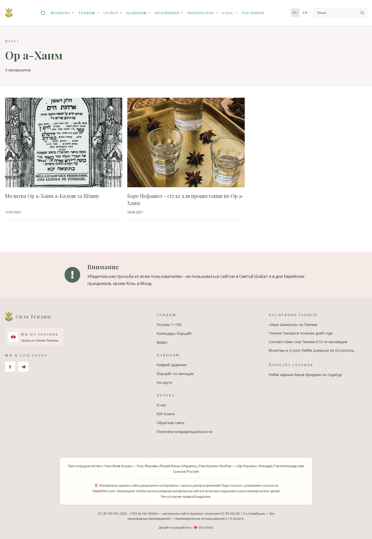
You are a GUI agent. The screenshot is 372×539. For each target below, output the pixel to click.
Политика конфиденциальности (184, 431)
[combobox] (340, 12)
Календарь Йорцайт (174, 333)
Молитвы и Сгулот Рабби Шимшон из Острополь (311, 350)
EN (305, 12)
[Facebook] (10, 367)
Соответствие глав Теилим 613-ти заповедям (308, 341)
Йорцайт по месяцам (175, 373)
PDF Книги (253, 12)
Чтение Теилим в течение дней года (301, 333)
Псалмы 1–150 (169, 324)
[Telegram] (23, 367)
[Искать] (362, 12)
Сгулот (111, 12)
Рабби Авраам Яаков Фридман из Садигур (305, 374)
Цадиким (137, 12)
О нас (228, 12)
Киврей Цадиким (171, 364)
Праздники (167, 12)
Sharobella (205, 527)
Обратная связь (170, 422)
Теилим (86, 12)
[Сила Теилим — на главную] (9, 12)
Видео (162, 342)
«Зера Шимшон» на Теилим (293, 324)
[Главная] (43, 12)
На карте (164, 382)
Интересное (201, 12)
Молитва (60, 12)
